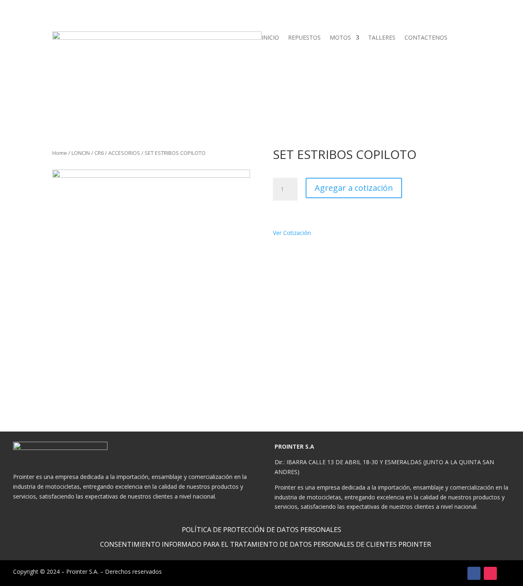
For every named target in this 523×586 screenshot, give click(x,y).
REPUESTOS (304, 38)
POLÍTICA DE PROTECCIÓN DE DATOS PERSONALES (261, 529)
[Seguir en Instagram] (490, 573)
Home (59, 153)
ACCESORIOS (124, 153)
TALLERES (382, 38)
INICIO (270, 38)
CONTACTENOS (426, 38)
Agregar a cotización (354, 187)
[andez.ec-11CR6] (151, 268)
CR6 (99, 153)
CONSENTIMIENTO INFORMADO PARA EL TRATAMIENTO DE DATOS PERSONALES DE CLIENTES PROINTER (265, 544)
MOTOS (340, 38)
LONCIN (81, 153)
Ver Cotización (294, 233)
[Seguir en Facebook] (474, 573)
